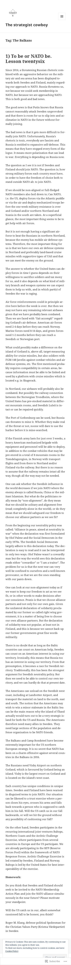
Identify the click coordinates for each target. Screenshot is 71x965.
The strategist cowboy (27, 24)
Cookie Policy (11, 951)
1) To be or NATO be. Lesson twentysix (29, 58)
